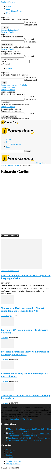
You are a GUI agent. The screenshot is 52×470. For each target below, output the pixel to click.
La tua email (29, 39)
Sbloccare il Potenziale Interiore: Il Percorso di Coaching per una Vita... (25, 353)
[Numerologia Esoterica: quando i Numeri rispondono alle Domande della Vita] (7, 303)
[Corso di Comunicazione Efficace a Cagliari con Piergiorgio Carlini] (21, 268)
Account (9, 457)
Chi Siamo (10, 450)
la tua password (30, 25)
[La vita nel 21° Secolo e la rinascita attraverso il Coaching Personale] (7, 325)
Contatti (9, 452)
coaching (4, 337)
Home (8, 6)
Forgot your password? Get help (14, 85)
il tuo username (30, 22)
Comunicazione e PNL (10, 271)
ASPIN (9, 455)
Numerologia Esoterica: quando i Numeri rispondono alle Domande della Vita (22, 309)
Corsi (8, 9)
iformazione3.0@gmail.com (21, 419)
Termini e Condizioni (14, 461)
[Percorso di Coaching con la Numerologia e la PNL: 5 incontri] (7, 369)
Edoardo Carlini (12, 165)
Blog (8, 13)
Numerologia (6, 316)
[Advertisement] (26, 203)
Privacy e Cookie (8, 32)
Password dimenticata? (10, 30)
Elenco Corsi (16, 11)
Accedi (9, 68)
